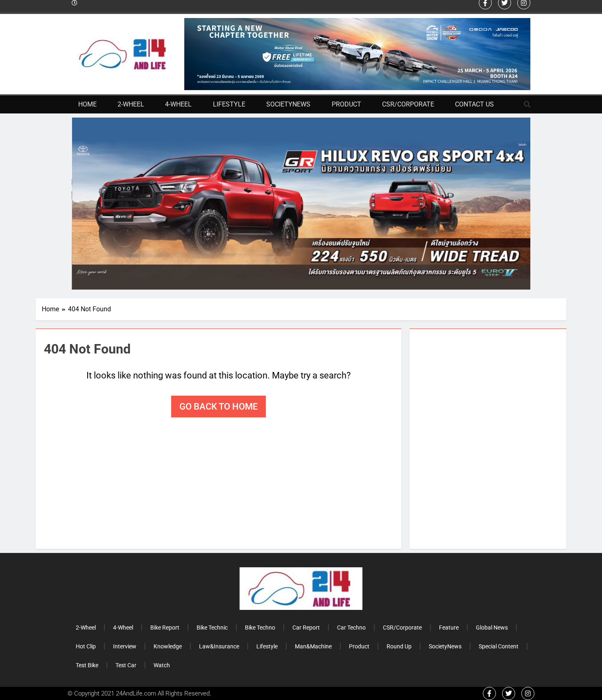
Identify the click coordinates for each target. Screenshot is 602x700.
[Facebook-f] (489, 693)
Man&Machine (313, 646)
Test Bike (87, 665)
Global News (492, 627)
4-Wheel (178, 104)
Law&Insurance (219, 646)
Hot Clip (86, 646)
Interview (124, 646)
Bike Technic (212, 627)
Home (87, 104)
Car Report (306, 627)
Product (346, 104)
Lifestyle (229, 104)
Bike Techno (260, 627)
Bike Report (164, 627)
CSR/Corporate (408, 104)
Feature (449, 627)
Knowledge (168, 646)
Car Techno (351, 627)
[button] (527, 104)
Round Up (399, 646)
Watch (162, 665)
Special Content (498, 646)
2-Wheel (131, 104)
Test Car (125, 665)
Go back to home (218, 406)
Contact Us (474, 104)
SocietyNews (288, 104)
